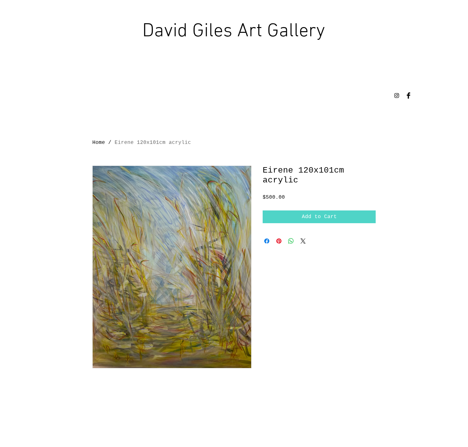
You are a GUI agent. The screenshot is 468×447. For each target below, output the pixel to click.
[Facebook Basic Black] (408, 95)
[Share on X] (303, 241)
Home (98, 142)
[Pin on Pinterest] (279, 241)
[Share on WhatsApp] (291, 241)
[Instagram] (397, 95)
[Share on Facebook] (267, 241)
